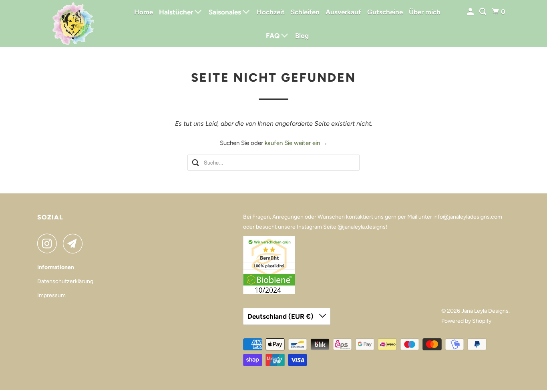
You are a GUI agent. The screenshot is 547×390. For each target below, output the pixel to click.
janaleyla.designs (364, 226)
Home (143, 12)
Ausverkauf (343, 12)
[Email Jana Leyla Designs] (75, 243)
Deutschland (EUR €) (281, 316)
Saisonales (226, 12)
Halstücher (177, 12)
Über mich (424, 12)
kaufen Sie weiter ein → (296, 143)
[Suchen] (483, 12)
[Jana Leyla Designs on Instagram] (49, 243)
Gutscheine (385, 12)
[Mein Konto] (471, 12)
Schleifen (305, 12)
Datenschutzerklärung (65, 281)
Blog (302, 36)
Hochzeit (271, 12)
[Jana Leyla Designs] (73, 23)
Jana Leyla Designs (485, 311)
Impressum (51, 295)
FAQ (273, 36)
